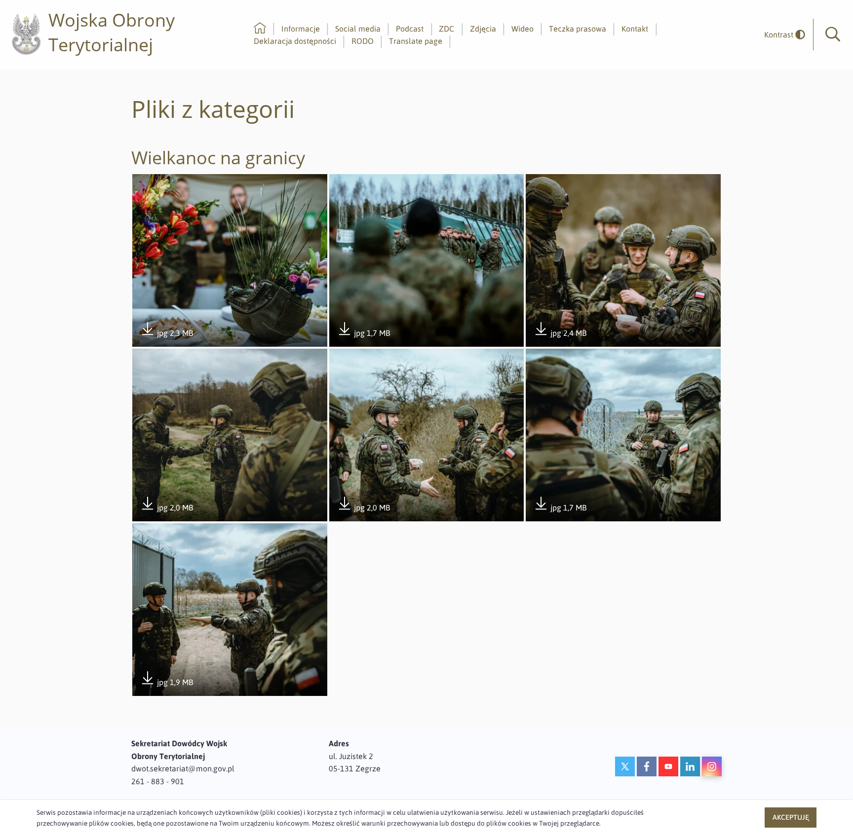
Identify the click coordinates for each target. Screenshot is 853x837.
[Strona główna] (260, 28)
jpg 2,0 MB (166, 508)
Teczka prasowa (577, 28)
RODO (362, 40)
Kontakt (634, 28)
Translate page (415, 40)
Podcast (410, 28)
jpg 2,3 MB (166, 333)
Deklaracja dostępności (295, 40)
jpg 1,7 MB (363, 333)
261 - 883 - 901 (157, 781)
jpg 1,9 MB (166, 683)
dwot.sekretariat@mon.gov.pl (182, 768)
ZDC (446, 28)
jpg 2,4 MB (560, 333)
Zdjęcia (483, 28)
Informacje (300, 28)
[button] (832, 34)
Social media (358, 28)
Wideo (522, 28)
